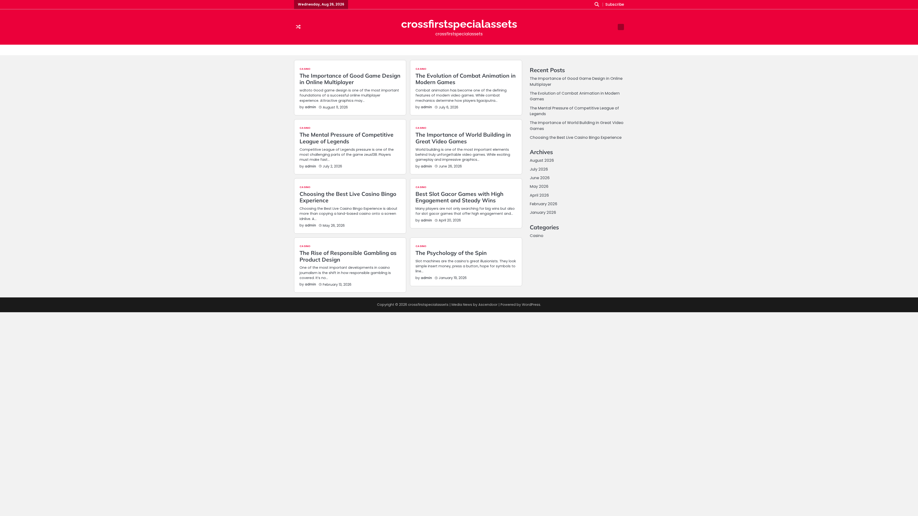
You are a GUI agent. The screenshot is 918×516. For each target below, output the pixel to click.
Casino (305, 69)
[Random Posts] (298, 27)
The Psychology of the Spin (451, 252)
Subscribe (614, 5)
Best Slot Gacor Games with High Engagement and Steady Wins (459, 197)
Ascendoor (487, 304)
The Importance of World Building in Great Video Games (463, 138)
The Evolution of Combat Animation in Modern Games (465, 79)
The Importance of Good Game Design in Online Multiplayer (350, 79)
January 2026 (543, 212)
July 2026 (539, 169)
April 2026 (539, 195)
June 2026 (540, 178)
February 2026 (543, 204)
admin (310, 107)
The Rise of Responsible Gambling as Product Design (348, 256)
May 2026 (539, 186)
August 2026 (542, 160)
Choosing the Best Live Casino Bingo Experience (348, 197)
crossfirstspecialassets (459, 24)
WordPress (531, 304)
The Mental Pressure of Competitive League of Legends (346, 138)
